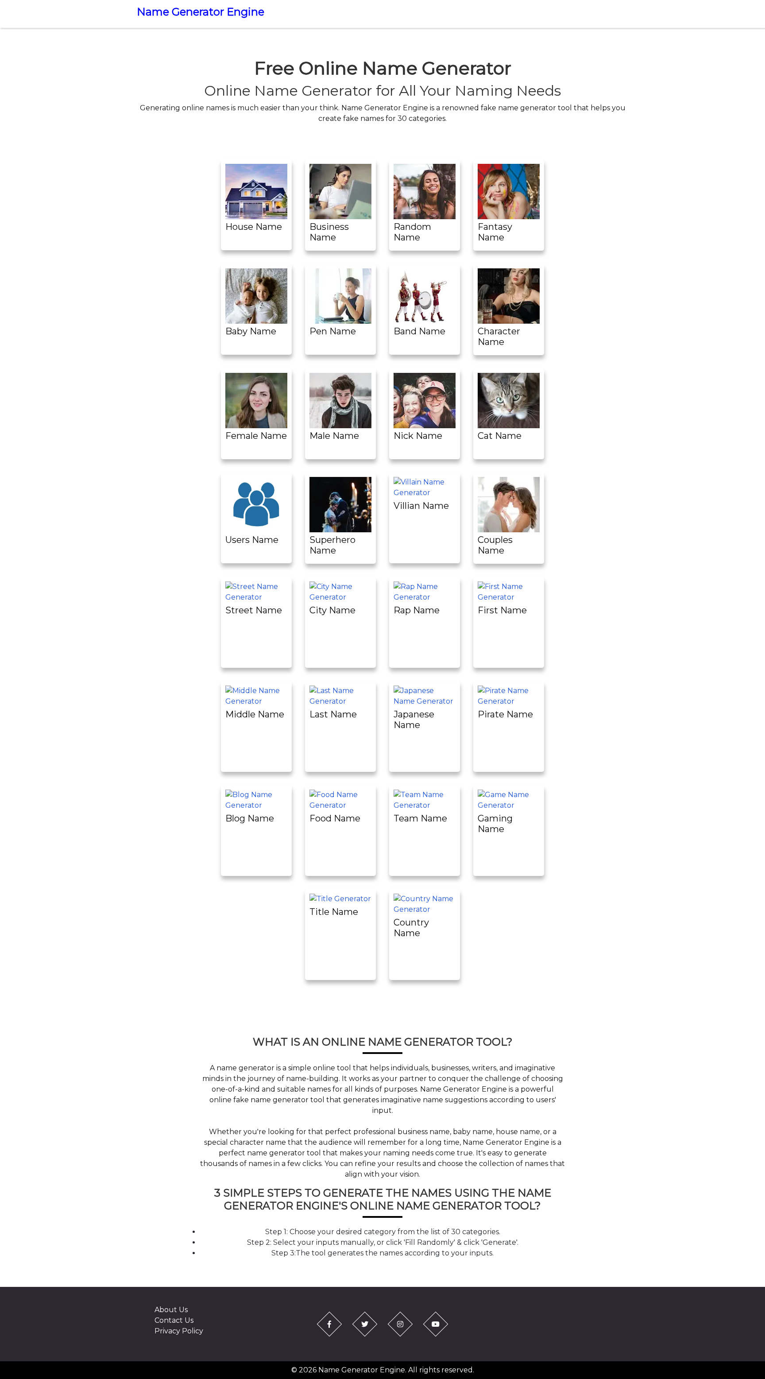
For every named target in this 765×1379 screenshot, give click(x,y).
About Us (171, 1309)
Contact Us (174, 1320)
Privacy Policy (179, 1331)
